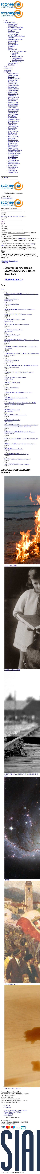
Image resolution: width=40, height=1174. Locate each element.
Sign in (3, 221)
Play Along (11, 65)
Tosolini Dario (12, 170)
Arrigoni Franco (13, 75)
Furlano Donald (12, 106)
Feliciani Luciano (13, 102)
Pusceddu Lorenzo (13, 141)
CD (5, 66)
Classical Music (12, 24)
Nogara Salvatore (13, 126)
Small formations (13, 44)
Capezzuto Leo (12, 87)
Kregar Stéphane (13, 114)
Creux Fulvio (12, 95)
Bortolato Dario (12, 80)
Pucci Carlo (11, 138)
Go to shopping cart (6, 198)
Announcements (13, 63)
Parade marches (16, 61)
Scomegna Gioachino (14, 153)
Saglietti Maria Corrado (15, 150)
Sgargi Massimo (13, 157)
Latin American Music (14, 29)
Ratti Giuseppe (12, 143)
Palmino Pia (11, 129)
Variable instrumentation (15, 39)
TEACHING (8, 68)
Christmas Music (13, 41)
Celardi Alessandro (13, 90)
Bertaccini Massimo (14, 78)
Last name (4, 229)
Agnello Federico (13, 73)
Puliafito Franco (13, 140)
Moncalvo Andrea (13, 121)
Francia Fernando (13, 104)
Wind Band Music (9, 22)
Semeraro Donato (13, 155)
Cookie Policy (8, 1115)
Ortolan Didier (12, 128)
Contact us (7, 1107)
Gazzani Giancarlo (13, 109)
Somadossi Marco (13, 160)
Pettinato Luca (12, 135)
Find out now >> (13, 279)
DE (7, 177)
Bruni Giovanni (12, 82)
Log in (3, 223)
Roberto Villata (12, 165)
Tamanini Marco (13, 167)
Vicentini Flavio (13, 172)
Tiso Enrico (11, 169)
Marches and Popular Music (16, 36)
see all (2, 289)
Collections (11, 46)
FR (5, 177)
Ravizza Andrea (13, 145)
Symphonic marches (18, 60)
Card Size (11, 37)
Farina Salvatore (13, 99)
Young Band (12, 43)
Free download (12, 49)
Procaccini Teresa (13, 136)
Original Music (12, 26)
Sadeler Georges (13, 148)
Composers (7, 72)
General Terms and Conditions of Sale (15, 1110)
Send (2, 252)
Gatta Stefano (12, 107)
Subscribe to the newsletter (9, 261)
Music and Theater (13, 32)
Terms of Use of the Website (12, 1112)
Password (4, 212)
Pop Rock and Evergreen (15, 27)
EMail (3, 230)
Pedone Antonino (13, 131)
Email (3, 210)
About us (7, 1105)
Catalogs (10, 48)
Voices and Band (13, 34)
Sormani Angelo (13, 162)
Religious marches (17, 56)
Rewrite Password (7, 236)
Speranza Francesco (14, 163)
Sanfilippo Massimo (14, 152)
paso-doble (15, 53)
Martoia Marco (12, 117)
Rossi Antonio (12, 146)
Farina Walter (12, 100)
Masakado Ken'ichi (14, 119)
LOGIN (3, 214)
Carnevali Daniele (13, 89)
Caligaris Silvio (12, 83)
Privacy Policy (22, 238)
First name (4, 227)
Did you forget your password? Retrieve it (13, 216)
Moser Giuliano (12, 123)
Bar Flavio (11, 77)
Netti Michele (12, 124)
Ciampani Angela (13, 94)
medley (14, 55)
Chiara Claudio (12, 92)
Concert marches (17, 58)
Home (6, 20)
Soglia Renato (12, 158)
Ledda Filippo (12, 116)
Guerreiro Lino (12, 112)
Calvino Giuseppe (13, 85)
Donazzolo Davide (13, 97)
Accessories (7, 70)
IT (1, 177)
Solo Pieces (11, 31)
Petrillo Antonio (12, 133)
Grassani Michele (13, 111)
